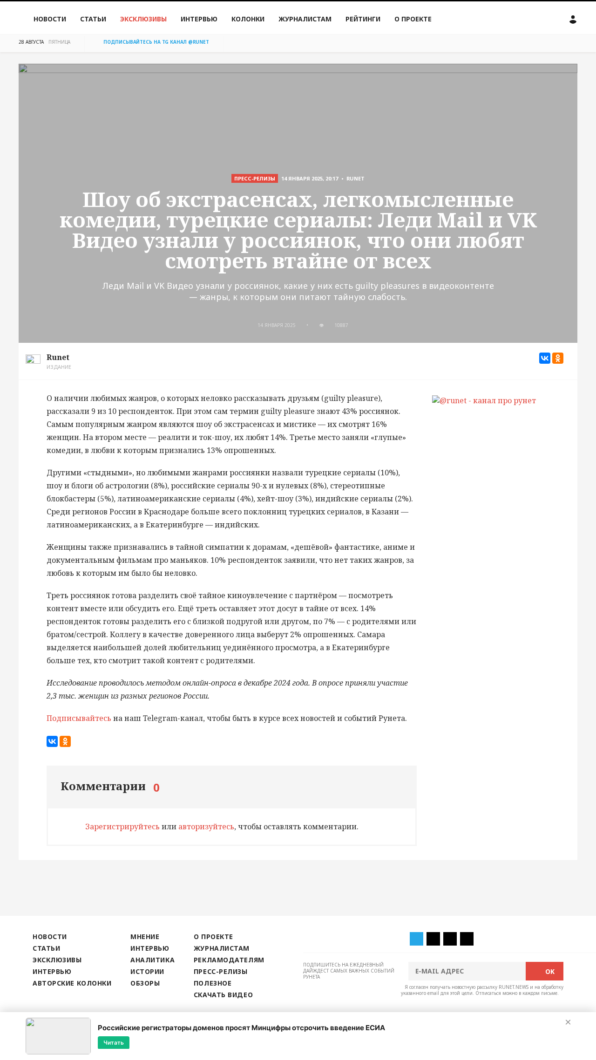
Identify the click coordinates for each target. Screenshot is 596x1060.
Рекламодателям (229, 959)
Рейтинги (362, 18)
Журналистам (305, 18)
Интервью (199, 18)
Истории (147, 971)
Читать (113, 1042)
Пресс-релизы (221, 971)
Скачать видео (223, 994)
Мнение (144, 936)
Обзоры (145, 983)
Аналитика (152, 959)
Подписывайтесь (79, 718)
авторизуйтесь (206, 826)
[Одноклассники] (557, 358)
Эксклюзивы (143, 18)
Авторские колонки (72, 983)
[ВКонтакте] (544, 358)
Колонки (247, 18)
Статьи (93, 18)
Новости (50, 18)
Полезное (212, 983)
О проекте (413, 18)
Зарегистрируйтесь (122, 826)
